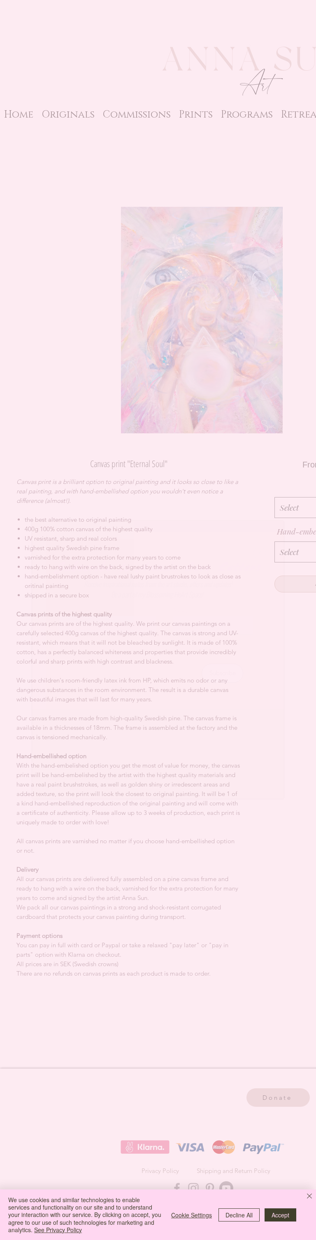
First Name (74, 611)
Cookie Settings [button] (191, 1215)
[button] (259, 553)
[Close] (309, 1196)
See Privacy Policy (58, 1230)
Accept (280, 1215)
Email (181, 611)
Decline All (239, 1215)
